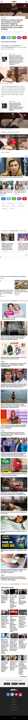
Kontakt (14, 699)
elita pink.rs (4, 208)
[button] (1, 239)
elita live (14, 205)
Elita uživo (20, 203)
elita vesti (12, 208)
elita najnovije (21, 205)
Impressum (14, 704)
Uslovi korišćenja (14, 707)
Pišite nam (14, 710)
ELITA (3, 203)
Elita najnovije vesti (11, 203)
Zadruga (3, 17)
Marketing (14, 702)
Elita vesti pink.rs (5, 205)
